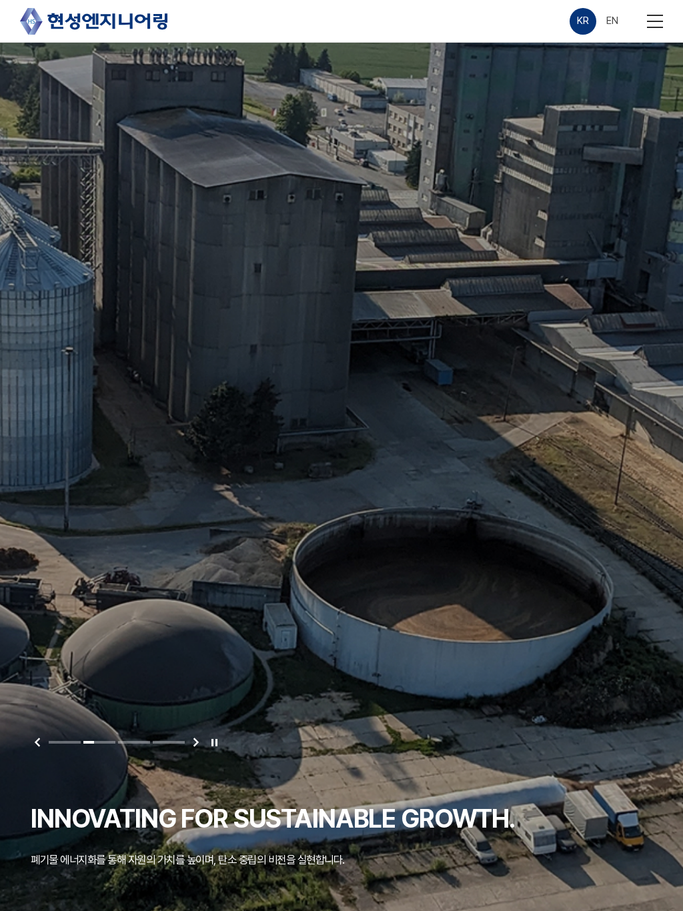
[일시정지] (214, 742)
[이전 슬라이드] (37, 742)
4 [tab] (169, 742)
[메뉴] (655, 21)
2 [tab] (99, 742)
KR (582, 21)
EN (612, 21)
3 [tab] (134, 742)
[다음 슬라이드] (196, 742)
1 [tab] (65, 742)
